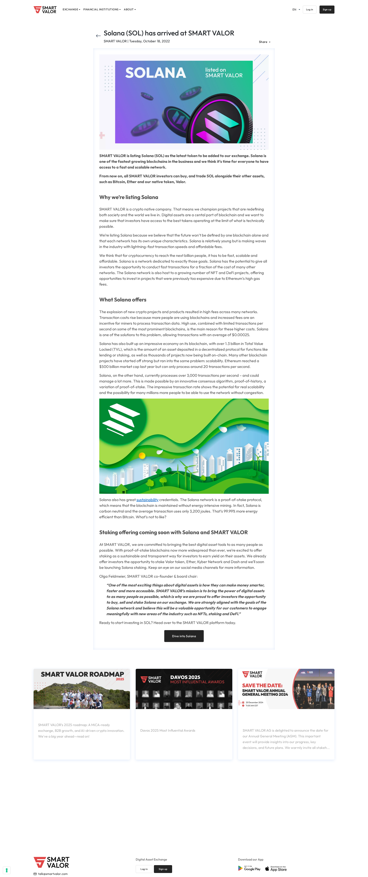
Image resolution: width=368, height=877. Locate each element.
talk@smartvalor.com (53, 874)
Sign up (327, 9)
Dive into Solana (184, 636)
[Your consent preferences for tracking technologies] (6, 870)
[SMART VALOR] (45, 9)
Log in (309, 9)
